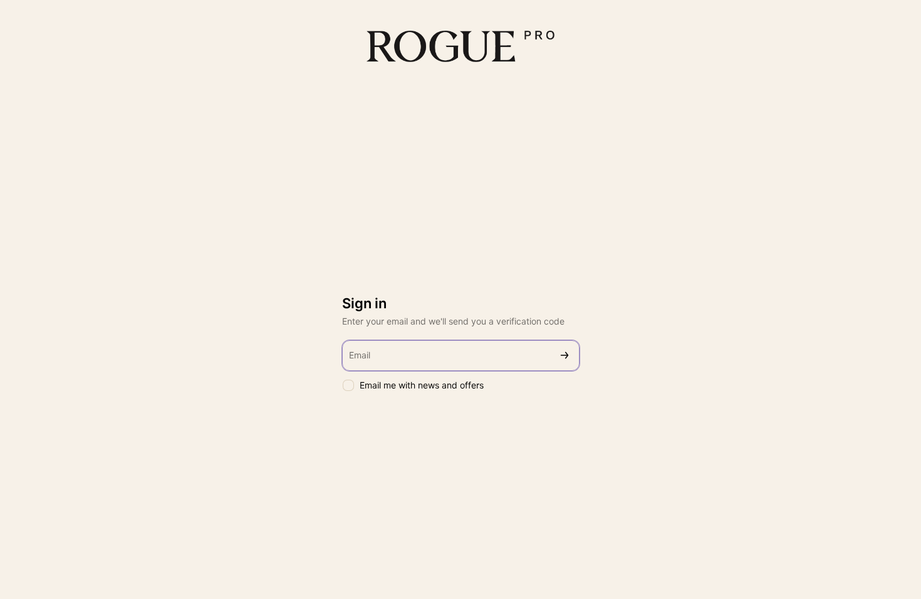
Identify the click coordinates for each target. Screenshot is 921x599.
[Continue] (564, 356)
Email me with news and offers (422, 385)
